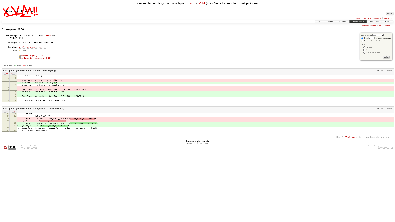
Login (358, 18)
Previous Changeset (369, 25)
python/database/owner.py (33, 58)
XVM (201, 3)
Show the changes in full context (374, 41)
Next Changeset (384, 25)
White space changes (373, 52)
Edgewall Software (30, 147)
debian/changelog (29, 55)
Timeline (330, 21)
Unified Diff (191, 143)
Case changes (370, 50)
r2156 (6, 73)
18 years (47, 35)
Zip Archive (203, 143)
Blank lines (369, 47)
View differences (366, 35)
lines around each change (382, 38)
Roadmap (342, 21)
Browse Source (358, 21)
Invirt (190, 3)
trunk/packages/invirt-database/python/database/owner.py (34, 108)
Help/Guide (367, 18)
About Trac (377, 18)
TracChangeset (351, 137)
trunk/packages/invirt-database (32, 47)
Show (366, 38)
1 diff (40, 55)
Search (387, 21)
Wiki (319, 21)
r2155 (6, 111)
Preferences (388, 18)
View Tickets (374, 21)
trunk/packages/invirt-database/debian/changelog (29, 70)
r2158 (13, 73)
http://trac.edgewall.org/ (385, 147)
